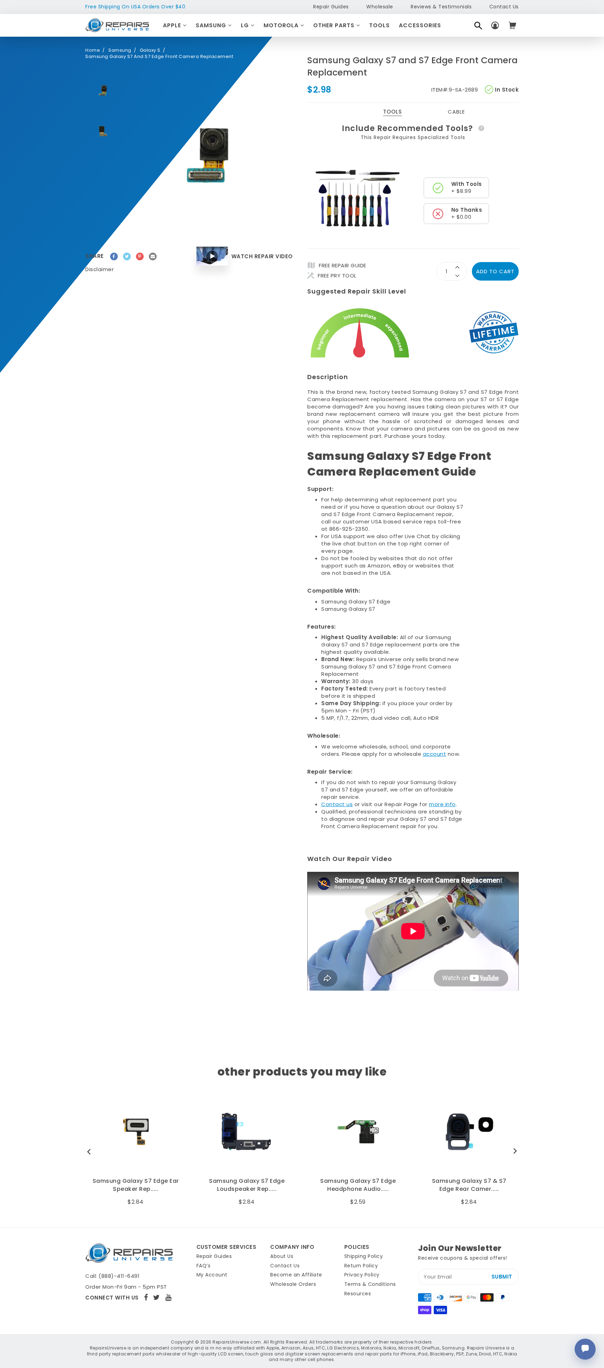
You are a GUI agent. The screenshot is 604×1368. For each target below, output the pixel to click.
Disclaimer (99, 269)
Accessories (420, 25)
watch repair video (262, 256)
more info (442, 804)
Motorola (282, 25)
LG (246, 25)
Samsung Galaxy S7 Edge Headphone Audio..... (358, 1185)
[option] (102, 90)
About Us (281, 1256)
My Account (212, 1274)
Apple (173, 25)
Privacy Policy (362, 1274)
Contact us (337, 804)
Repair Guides (331, 6)
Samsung (212, 25)
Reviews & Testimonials (441, 6)
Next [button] (513, 1151)
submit (501, 1276)
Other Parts (334, 25)
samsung (119, 50)
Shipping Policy (363, 1256)
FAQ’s (203, 1265)
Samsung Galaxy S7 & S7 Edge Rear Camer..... (469, 1185)
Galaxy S (150, 50)
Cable (456, 111)
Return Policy (361, 1265)
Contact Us (504, 6)
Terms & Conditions (370, 1284)
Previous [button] (90, 1151)
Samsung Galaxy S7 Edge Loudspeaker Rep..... (247, 1185)
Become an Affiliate (296, 1274)
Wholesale (379, 6)
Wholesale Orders (293, 1284)
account (434, 754)
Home (92, 50)
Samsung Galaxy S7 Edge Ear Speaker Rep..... (136, 1185)
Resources (357, 1293)
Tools (379, 25)
